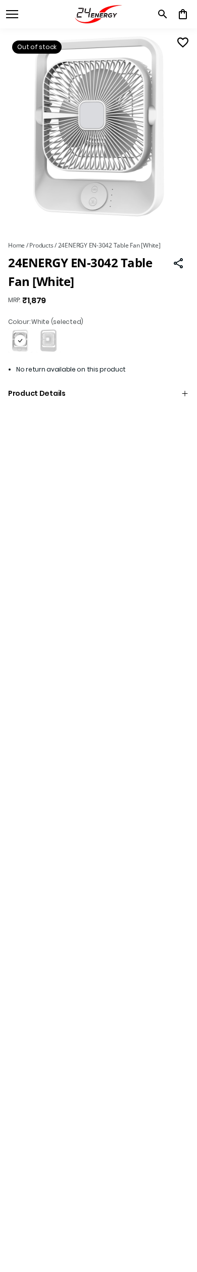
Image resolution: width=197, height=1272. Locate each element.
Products (41, 245)
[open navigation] (12, 14)
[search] (163, 14)
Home (16, 245)
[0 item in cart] (183, 14)
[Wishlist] (182, 42)
